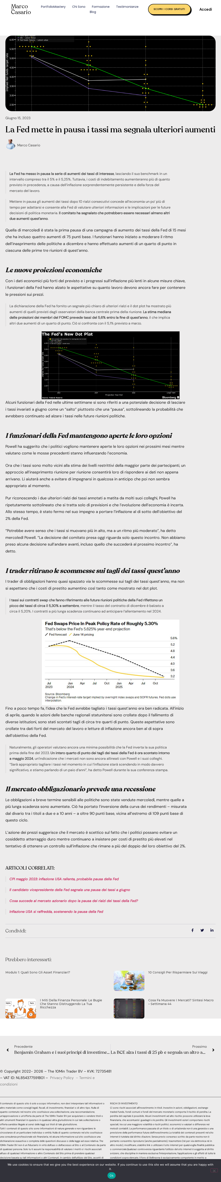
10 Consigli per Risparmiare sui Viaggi (177, 972)
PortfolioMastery (53, 7)
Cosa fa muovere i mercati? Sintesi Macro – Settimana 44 (181, 1002)
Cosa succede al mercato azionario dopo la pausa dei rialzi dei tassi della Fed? (73, 901)
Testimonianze (127, 7)
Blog (93, 12)
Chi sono (78, 7)
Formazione (101, 7)
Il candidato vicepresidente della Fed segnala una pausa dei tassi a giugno (69, 890)
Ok (112, 1175)
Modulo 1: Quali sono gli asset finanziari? (37, 972)
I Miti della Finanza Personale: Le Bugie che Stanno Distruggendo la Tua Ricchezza (71, 1004)
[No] (214, 1170)
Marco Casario (21, 9)
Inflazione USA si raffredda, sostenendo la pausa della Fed (56, 911)
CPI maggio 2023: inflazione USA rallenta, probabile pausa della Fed (64, 879)
